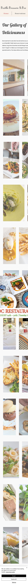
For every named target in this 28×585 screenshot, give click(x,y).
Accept (14, 576)
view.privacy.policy (10, 572)
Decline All (13, 579)
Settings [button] (14, 582)
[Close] (26, 568)
